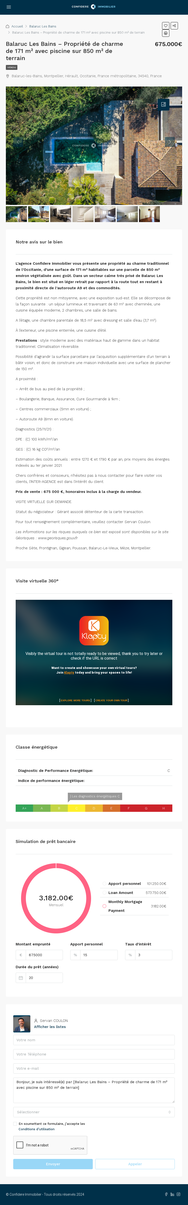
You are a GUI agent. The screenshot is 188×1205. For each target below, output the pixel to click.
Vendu (11, 67)
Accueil (17, 26)
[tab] (163, 105)
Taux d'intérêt (138, 944)
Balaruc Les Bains (42, 26)
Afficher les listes (50, 1027)
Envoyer (53, 1164)
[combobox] (94, 1112)
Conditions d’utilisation (37, 1129)
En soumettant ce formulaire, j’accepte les (52, 1126)
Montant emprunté (33, 944)
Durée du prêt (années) (37, 967)
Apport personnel (86, 944)
